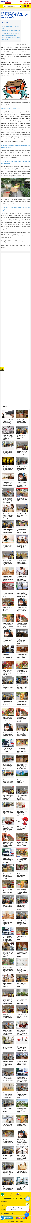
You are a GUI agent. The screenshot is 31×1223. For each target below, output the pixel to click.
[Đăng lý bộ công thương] (7, 1217)
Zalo (27, 1198)
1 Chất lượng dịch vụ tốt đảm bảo (10, 26)
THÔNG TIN (4, 1201)
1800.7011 (15, 1198)
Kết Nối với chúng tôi (7, 1213)
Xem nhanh (5, 22)
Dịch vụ (3, 1205)
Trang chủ (3, 9)
